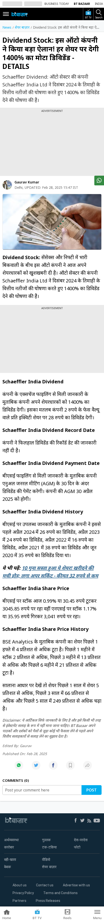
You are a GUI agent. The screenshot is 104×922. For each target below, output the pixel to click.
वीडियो (46, 859)
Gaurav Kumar (27, 182)
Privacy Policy (23, 893)
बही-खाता (10, 859)
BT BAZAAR (82, 4)
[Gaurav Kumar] (7, 185)
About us (20, 885)
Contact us (44, 885)
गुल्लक (46, 840)
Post (91, 790)
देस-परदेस (81, 840)
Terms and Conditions (60, 893)
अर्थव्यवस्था (11, 840)
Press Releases (48, 901)
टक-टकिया (49, 847)
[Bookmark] (70, 768)
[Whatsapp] (19, 768)
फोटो (77, 847)
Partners (19, 901)
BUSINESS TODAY (57, 4)
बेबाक (7, 867)
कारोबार (9, 847)
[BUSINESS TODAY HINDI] (20, 14)
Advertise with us (76, 885)
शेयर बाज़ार (49, 867)
